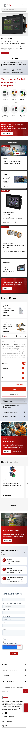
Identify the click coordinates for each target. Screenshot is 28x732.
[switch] (24, 368)
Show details (19, 384)
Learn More (5, 53)
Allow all (14, 389)
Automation (5, 99)
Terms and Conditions (7, 721)
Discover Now (7, 540)
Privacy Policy (5, 719)
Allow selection (14, 394)
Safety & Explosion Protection (14, 101)
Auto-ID (14, 115)
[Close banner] (25, 336)
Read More (6, 451)
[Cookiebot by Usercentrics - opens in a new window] (16, 336)
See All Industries (17, 451)
